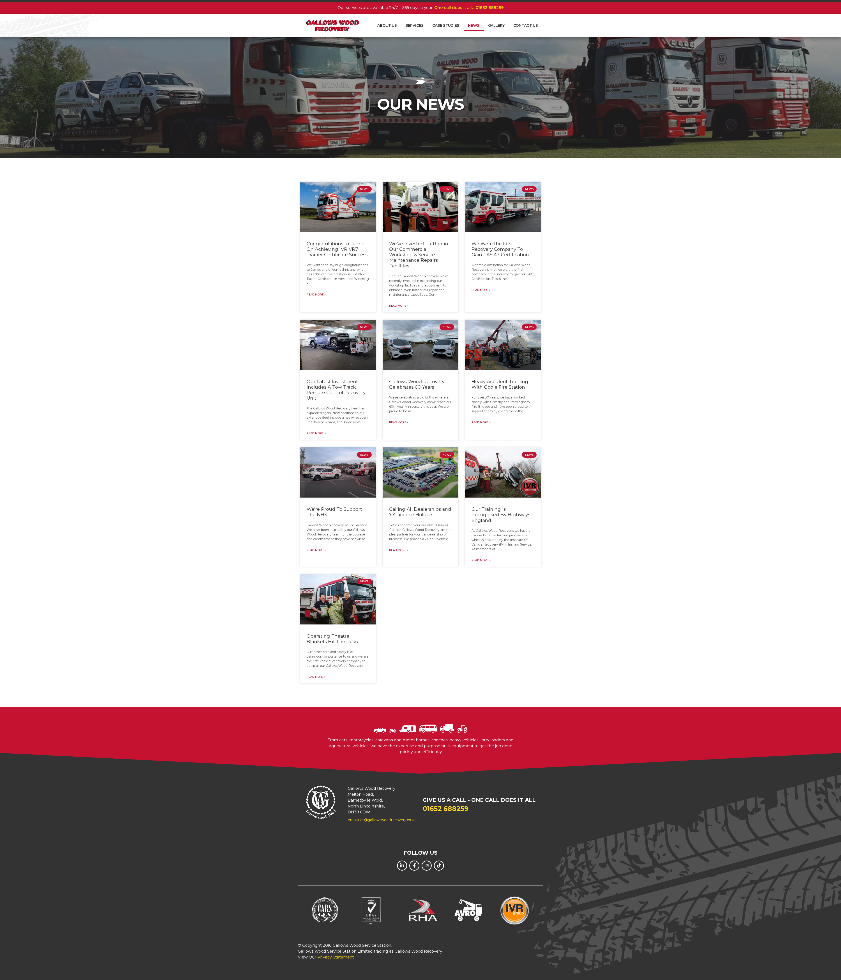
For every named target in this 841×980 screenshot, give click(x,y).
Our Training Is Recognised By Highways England (501, 514)
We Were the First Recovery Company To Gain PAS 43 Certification (500, 249)
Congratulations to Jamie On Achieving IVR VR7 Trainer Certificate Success (337, 249)
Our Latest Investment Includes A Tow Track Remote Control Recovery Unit (336, 390)
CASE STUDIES (445, 25)
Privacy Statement (335, 957)
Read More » (316, 294)
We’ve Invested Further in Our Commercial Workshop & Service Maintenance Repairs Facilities (418, 255)
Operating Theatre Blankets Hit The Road (333, 638)
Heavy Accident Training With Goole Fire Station (500, 384)
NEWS (473, 25)
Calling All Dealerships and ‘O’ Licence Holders (420, 511)
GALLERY (496, 25)
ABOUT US (387, 25)
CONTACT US (525, 25)
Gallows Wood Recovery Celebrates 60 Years (416, 384)
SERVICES (415, 25)
